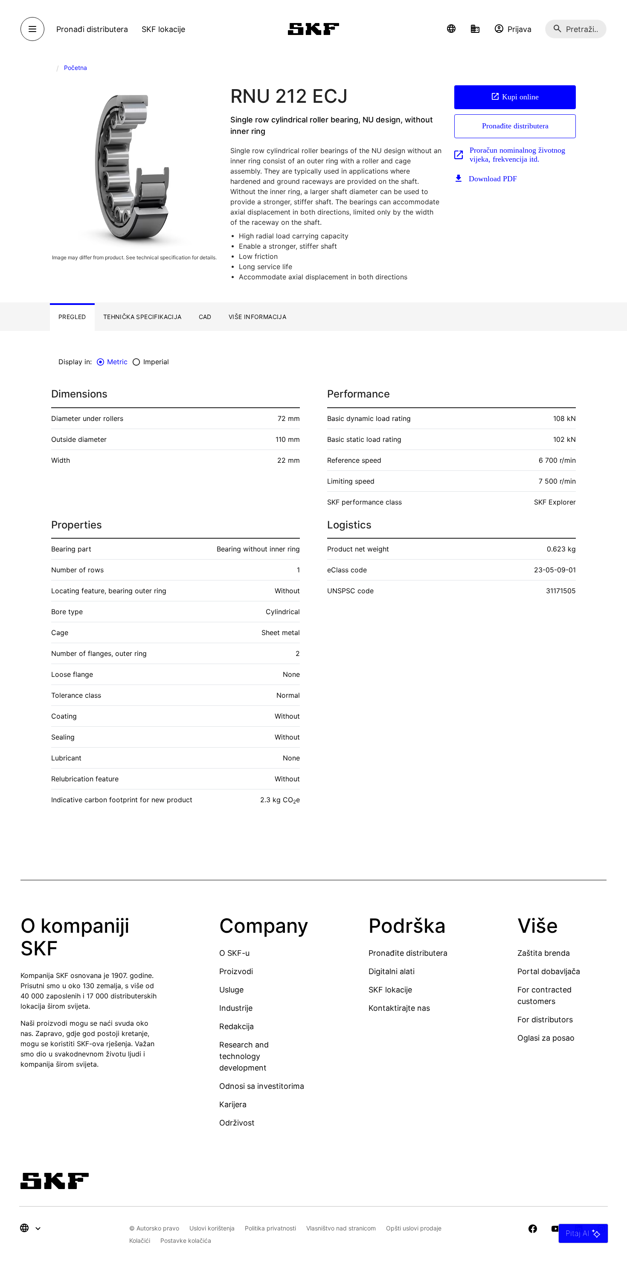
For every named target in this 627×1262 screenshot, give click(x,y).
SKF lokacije (390, 989)
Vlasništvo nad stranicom (341, 1228)
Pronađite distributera (515, 126)
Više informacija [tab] (257, 316)
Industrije (236, 1008)
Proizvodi (236, 971)
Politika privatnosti (270, 1228)
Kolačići (139, 1240)
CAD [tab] (205, 316)
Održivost (237, 1122)
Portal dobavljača (548, 971)
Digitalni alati (392, 971)
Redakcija (236, 1026)
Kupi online (520, 97)
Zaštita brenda (543, 953)
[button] (451, 29)
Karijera (233, 1104)
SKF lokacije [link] (163, 29)
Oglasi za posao (546, 1037)
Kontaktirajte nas (399, 1008)
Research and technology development (244, 1056)
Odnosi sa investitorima (261, 1086)
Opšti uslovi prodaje (413, 1228)
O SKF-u (234, 953)
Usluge (231, 989)
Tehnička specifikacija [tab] (142, 316)
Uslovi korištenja (212, 1228)
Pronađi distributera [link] (92, 29)
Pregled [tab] (72, 316)
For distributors (545, 1019)
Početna (75, 67)
